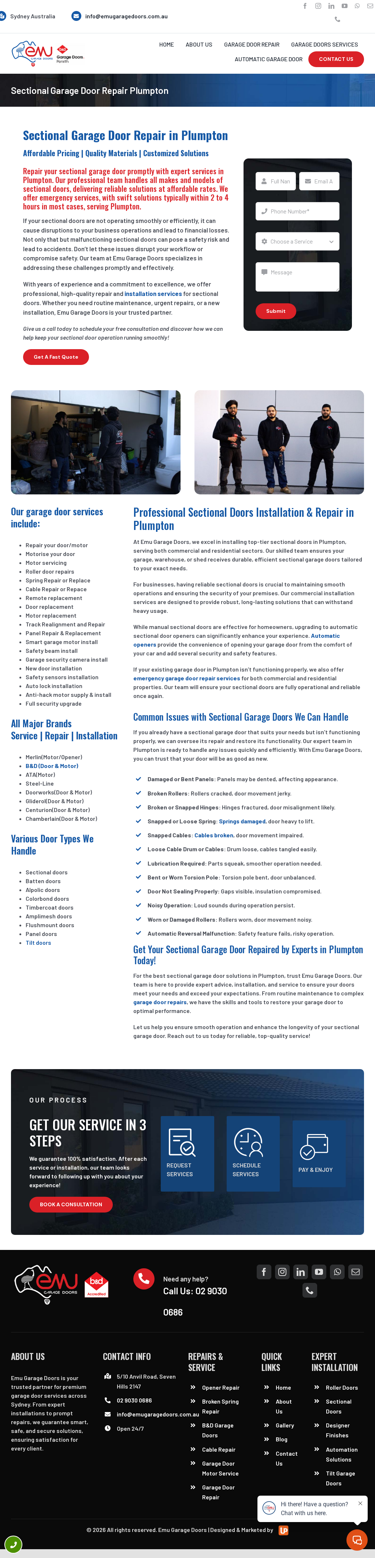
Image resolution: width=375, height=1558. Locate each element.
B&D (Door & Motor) (52, 765)
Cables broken (213, 834)
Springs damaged (242, 821)
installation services (153, 293)
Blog (281, 1439)
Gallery (285, 1425)
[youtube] (345, 6)
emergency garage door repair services (186, 677)
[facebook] (305, 6)
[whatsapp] (357, 6)
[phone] (338, 19)
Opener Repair (221, 1387)
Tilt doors (38, 942)
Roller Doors (342, 1387)
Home (283, 1387)
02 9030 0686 (134, 1400)
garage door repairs (160, 1001)
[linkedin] (331, 6)
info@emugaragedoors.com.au (126, 15)
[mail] (370, 6)
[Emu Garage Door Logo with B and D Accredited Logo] (63, 1267)
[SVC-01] (48, 43)
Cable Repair (219, 1449)
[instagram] (318, 6)
